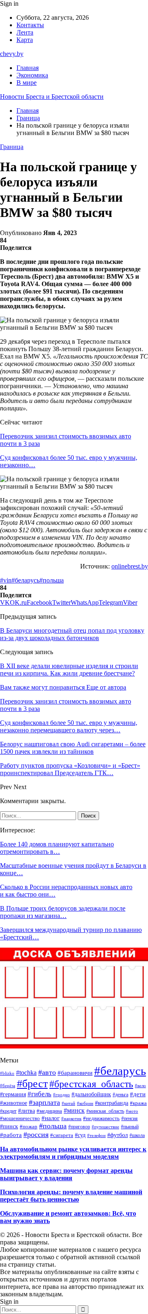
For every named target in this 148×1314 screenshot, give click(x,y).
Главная (27, 67)
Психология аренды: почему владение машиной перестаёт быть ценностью (71, 1195)
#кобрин (85, 1103)
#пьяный (130, 1126)
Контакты (30, 24)
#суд (80, 1135)
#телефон (96, 1135)
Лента (24, 32)
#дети (138, 1094)
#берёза (7, 1085)
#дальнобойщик (91, 1094)
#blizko (7, 1073)
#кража (138, 1103)
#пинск (9, 1126)
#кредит (8, 1111)
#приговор (79, 1127)
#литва (26, 1111)
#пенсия (129, 1118)
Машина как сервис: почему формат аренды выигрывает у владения (66, 1174)
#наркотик (71, 1118)
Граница (11, 146)
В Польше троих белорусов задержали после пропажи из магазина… (62, 912)
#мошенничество (20, 1118)
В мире (26, 82)
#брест (32, 1084)
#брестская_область (91, 1084)
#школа (137, 1135)
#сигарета (61, 1135)
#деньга (120, 1094)
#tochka (26, 1072)
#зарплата (44, 1102)
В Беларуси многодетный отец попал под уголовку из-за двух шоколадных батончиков (72, 634)
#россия (36, 1134)
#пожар (28, 1126)
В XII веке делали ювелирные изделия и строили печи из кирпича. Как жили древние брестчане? (69, 669)
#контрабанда (111, 1103)
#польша (51, 580)
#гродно (61, 1094)
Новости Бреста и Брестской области (52, 96)
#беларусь (25, 580)
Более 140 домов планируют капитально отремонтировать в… (57, 848)
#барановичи (75, 1072)
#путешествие (105, 1126)
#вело (140, 1085)
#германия (13, 1094)
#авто (47, 1072)
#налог (51, 1118)
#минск (74, 1110)
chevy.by (11, 53)
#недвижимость (101, 1118)
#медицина (49, 1111)
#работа (11, 1134)
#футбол (117, 1135)
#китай (68, 1103)
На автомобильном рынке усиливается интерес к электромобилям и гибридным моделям (73, 1153)
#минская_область (105, 1111)
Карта (24, 39)
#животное (13, 1103)
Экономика (32, 75)
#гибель (39, 1094)
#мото (132, 1111)
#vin (6, 580)
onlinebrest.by (129, 566)
